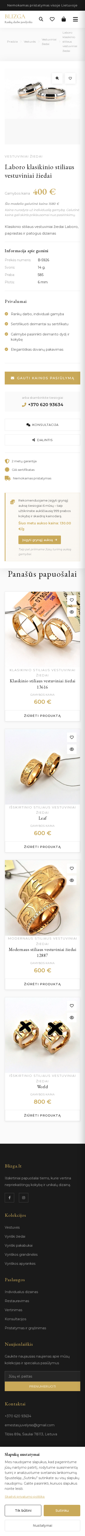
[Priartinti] (57, 78)
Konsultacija (45, 425)
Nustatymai (42, 1525)
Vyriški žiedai (15, 1236)
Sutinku (62, 1510)
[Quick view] (71, 612)
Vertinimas (13, 1310)
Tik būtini (23, 1510)
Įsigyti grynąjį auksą (37, 540)
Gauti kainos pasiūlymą (45, 378)
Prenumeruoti (42, 1386)
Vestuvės (30, 41)
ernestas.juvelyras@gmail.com (30, 1425)
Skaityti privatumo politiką (25, 1496)
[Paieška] (41, 19)
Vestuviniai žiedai (49, 42)
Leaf (42, 818)
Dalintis (45, 440)
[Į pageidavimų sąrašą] (70, 78)
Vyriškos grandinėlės (21, 1254)
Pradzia (12, 41)
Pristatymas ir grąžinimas (25, 1328)
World (42, 1086)
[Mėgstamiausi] (52, 19)
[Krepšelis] (63, 19)
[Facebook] (9, 1197)
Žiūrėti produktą (42, 716)
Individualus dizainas (21, 1292)
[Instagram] (23, 1197)
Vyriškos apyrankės (20, 1263)
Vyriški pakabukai (19, 1245)
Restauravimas (17, 1301)
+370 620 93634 (45, 404)
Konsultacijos (15, 1319)
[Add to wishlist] (71, 600)
